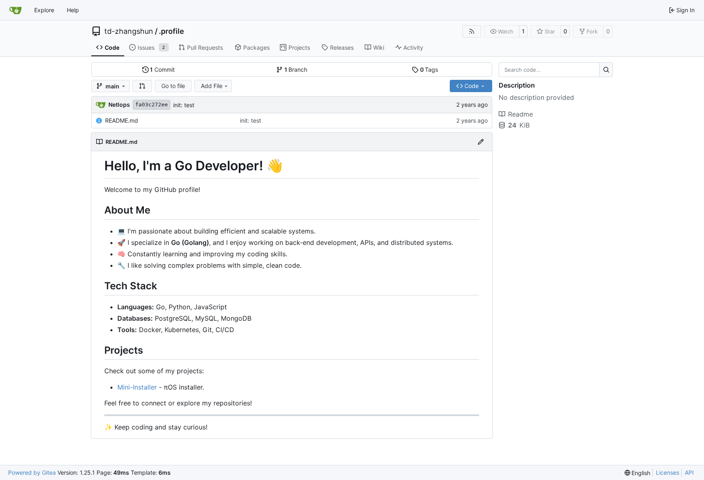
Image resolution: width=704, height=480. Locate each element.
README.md (121, 120)
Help (73, 10)
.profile (171, 31)
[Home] (15, 10)
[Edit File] (480, 141)
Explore (44, 10)
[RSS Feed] (471, 31)
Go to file (173, 85)
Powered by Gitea (32, 472)
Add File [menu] (211, 85)
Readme (520, 114)
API (689, 472)
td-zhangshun (128, 31)
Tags (429, 69)
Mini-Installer (137, 387)
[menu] (638, 472)
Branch (296, 69)
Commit (162, 69)
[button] (142, 86)
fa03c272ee (151, 104)
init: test (183, 104)
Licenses (667, 472)
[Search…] (606, 69)
